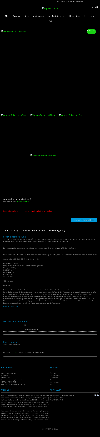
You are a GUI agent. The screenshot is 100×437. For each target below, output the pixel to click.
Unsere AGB (5, 378)
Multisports (38, 16)
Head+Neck (74, 16)
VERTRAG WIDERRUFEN (9, 382)
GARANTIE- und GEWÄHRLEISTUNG (13, 384)
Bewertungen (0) (57, 230)
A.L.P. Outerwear (57, 16)
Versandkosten (23, 202)
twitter (7, 309)
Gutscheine (54, 378)
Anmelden (79, 2)
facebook (4, 309)
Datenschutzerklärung (8, 373)
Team (52, 384)
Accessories (89, 16)
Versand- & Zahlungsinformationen (13, 380)
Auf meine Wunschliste (84, 220)
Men (7, 16)
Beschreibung (11, 230)
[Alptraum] (50, 8)
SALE (50, 21)
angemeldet (14, 352)
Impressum (5, 375)
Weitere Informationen (34, 230)
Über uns (53, 373)
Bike (27, 16)
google (13, 309)
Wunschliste (70, 2)
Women (16, 16)
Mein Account (60, 2)
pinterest (10, 309)
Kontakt (52, 380)
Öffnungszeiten (55, 375)
